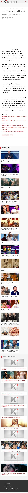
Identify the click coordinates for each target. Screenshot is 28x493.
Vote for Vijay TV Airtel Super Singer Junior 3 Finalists (13, 462)
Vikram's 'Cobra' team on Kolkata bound (9, 336)
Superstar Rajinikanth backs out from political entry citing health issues (9, 202)
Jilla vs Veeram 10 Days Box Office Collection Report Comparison (13, 406)
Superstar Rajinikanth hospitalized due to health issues (10, 242)
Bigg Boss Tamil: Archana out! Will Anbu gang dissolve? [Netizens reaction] (9, 256)
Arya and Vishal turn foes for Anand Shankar (12, 125)
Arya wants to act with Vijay (18, 8)
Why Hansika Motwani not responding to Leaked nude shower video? (13, 474)
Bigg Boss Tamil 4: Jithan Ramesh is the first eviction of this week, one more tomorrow (9, 351)
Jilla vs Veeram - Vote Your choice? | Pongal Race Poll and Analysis (13, 381)
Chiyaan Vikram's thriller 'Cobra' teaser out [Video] (9, 175)
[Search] (26, 1)
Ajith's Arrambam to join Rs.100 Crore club (11, 417)
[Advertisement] (14, 34)
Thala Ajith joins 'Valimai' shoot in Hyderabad (11, 428)
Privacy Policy (8, 485)
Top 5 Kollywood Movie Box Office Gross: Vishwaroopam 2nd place (14, 369)
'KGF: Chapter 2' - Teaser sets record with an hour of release (9, 188)
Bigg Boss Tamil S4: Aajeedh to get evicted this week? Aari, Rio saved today (9, 310)
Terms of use (8, 487)
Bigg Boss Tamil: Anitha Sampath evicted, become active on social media (9, 215)
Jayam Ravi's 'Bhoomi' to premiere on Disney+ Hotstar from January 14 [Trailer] (9, 229)
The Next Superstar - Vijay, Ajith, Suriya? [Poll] (11, 451)
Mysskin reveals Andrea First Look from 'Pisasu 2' (9, 270)
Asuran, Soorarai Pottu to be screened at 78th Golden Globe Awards (10, 283)
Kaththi (7, 135)
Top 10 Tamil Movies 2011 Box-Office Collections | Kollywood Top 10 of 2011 (12, 393)
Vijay (11, 135)
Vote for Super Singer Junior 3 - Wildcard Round (12, 439)
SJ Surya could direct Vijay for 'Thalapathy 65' (13, 131)
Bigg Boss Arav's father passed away (9, 296)
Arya (3, 135)
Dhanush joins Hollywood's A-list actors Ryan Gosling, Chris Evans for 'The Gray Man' (10, 324)
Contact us (7, 483)
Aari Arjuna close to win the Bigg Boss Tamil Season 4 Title (9, 161)
